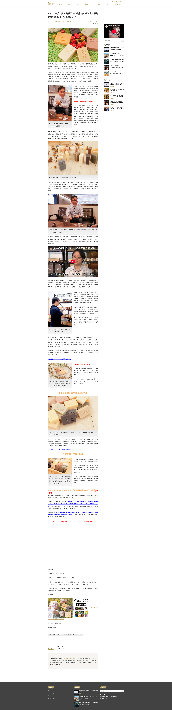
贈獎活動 (68, 22)
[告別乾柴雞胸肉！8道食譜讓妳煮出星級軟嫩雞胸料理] (106, 90)
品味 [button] (86, 4)
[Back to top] (167, 705)
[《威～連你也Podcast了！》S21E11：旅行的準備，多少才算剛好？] (106, 55)
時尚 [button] (60, 4)
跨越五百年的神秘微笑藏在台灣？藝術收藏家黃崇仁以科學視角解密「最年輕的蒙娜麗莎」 (117, 109)
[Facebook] (113, 1)
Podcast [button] (97, 4)
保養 (50, 634)
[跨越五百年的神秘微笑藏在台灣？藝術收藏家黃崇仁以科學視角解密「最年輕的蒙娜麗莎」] (106, 108)
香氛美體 (57, 22)
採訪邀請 (49, 695)
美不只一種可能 (67, 634)
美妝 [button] (78, 4)
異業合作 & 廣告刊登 (52, 693)
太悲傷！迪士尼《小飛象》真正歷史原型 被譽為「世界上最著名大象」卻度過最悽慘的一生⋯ (117, 96)
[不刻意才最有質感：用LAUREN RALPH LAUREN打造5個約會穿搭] (106, 73)
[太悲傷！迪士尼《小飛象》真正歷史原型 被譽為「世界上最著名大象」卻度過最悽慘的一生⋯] (106, 96)
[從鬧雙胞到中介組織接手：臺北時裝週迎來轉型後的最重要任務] (106, 49)
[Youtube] (115, 1)
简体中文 (120, 1)
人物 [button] (108, 4)
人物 (63, 22)
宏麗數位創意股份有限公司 (71, 658)
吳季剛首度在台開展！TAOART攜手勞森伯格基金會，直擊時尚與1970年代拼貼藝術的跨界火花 (116, 67)
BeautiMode (93, 22)
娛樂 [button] (69, 4)
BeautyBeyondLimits (78, 634)
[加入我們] (117, 1)
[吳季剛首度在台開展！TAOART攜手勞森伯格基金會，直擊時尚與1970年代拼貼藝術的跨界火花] (106, 67)
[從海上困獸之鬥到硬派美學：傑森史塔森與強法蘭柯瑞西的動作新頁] (106, 61)
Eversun (60, 634)
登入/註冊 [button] (117, 4)
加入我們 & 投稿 (51, 698)
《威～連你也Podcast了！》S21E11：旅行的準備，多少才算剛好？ (117, 55)
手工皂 (54, 634)
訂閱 (122, 40)
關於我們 (49, 690)
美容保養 (50, 22)
